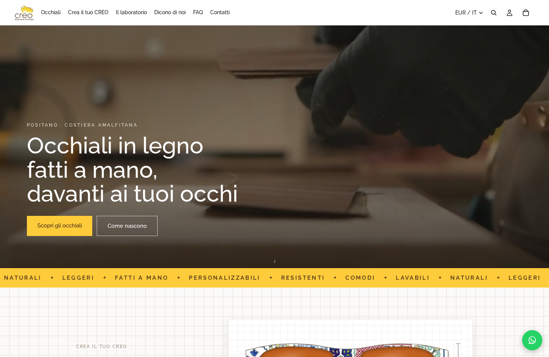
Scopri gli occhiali (59, 225)
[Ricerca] (494, 12)
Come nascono (127, 226)
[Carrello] (526, 12)
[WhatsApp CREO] (532, 340)
